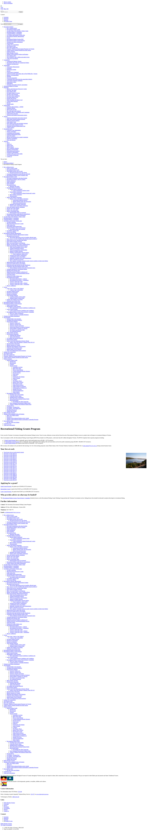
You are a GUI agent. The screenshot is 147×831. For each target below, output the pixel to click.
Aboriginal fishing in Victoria (11, 86)
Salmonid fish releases (15, 335)
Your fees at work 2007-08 (10, 477)
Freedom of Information (12, 152)
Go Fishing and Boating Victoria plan (16, 35)
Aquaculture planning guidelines (14, 80)
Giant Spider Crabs (11, 122)
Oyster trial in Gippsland (13, 72)
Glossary (12, 364)
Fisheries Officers (11, 108)
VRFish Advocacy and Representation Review (18, 273)
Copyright (6, 804)
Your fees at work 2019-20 (10, 460)
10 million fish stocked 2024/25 (14, 320)
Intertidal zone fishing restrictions (18, 204)
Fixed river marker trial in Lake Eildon (16, 263)
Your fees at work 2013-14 (10, 469)
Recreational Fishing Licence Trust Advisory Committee (20, 312)
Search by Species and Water (17, 325)
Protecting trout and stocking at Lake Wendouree (18, 265)
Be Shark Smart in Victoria (13, 93)
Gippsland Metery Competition (14, 33)
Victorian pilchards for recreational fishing (17, 269)
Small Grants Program (12, 305)
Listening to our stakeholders (14, 130)
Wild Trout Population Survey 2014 (18, 247)
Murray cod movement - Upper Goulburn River (18, 244)
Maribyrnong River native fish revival (16, 262)
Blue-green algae (17, 368)
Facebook (6, 17)
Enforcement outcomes (12, 113)
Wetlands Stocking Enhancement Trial (16, 126)
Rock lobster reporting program (14, 241)
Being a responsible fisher (13, 211)
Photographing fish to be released (18, 212)
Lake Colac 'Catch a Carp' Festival (15, 288)
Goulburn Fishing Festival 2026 (17, 296)
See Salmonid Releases (15, 331)
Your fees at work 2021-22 (10, 457)
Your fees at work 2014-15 (10, 467)
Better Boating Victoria (12, 53)
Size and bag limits (11, 185)
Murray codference (11, 285)
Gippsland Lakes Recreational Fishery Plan (17, 266)
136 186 (20, 791)
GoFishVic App (7, 423)
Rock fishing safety (11, 55)
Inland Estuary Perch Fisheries (14, 349)
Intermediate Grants (5, 489)
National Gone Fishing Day (13, 301)
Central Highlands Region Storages (21, 371)
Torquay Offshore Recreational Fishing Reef (20, 404)
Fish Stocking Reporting (13, 334)
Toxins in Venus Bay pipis (16, 281)
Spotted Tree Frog (17, 389)
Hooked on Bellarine (12, 294)
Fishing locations (11, 51)
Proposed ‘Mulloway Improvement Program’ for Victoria (20, 49)
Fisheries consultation (12, 138)
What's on (9, 144)
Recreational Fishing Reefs (13, 393)
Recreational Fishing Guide (13, 29)
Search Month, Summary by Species (18, 328)
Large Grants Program (12, 309)
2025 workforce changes (13, 148)
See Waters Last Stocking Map (17, 330)
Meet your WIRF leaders (13, 415)
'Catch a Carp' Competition (16, 290)
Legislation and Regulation (13, 133)
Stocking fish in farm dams (13, 343)
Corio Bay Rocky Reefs (15, 396)
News (8, 142)
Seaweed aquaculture (12, 77)
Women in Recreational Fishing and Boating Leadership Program (22, 419)
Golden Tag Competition (13, 44)
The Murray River (17, 381)
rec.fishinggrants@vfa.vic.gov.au (12, 512)
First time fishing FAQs (12, 97)
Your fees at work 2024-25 (10, 453)
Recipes (9, 102)
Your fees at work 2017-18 (10, 463)
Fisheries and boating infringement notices (17, 115)
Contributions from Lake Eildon (17, 256)
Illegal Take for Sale (11, 109)
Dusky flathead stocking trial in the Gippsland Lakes (22, 267)
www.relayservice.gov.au (42, 794)
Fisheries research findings (13, 120)
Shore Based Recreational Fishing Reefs (19, 399)
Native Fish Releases (15, 336)
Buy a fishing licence (12, 28)
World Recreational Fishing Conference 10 (17, 272)
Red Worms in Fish (17, 383)
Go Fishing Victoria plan (13, 230)
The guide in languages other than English (17, 178)
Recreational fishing (8, 26)
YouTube (6, 20)
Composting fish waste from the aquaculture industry (19, 79)
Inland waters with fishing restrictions (19, 205)
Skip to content (7, 2)
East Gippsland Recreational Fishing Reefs (20, 403)
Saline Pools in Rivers (18, 385)
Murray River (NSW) (18, 382)
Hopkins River (10, 405)
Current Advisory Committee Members (19, 314)
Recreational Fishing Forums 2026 (15, 39)
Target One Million (11, 232)
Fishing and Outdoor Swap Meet (15, 299)
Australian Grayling (17, 367)
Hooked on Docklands (12, 292)
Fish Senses (16, 374)
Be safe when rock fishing (13, 422)
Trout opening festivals (12, 295)
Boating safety (10, 104)
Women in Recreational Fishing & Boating (14, 414)
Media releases (10, 146)
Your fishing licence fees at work (15, 171)
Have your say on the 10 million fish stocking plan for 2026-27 (22, 238)
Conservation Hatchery (12, 101)
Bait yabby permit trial (12, 47)
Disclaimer (6, 807)
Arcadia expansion (11, 222)
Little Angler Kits (11, 225)
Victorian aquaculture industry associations (17, 84)
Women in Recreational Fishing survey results (18, 418)
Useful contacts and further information (16, 215)
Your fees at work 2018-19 (10, 462)
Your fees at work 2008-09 (10, 475)
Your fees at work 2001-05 (10, 480)
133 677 (33, 794)
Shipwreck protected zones (19, 203)
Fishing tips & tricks (11, 411)
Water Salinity (16, 392)
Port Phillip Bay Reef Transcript (20, 401)
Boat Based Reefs (14, 400)
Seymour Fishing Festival (13, 291)
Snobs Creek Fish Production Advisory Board (18, 341)
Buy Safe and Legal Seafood (14, 111)
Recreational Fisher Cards (13, 169)
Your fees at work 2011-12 (10, 471)
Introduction (13, 361)
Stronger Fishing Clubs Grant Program (16, 227)
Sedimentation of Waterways (20, 387)
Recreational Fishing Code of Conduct (16, 179)
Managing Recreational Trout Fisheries (16, 346)
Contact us (9, 156)
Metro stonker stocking (12, 332)
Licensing (9, 68)
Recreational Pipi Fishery (13, 277)
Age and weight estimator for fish (15, 124)
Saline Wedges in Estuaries (19, 386)
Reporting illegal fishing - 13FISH (15, 106)
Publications (10, 83)
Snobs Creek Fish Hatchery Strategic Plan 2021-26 (22, 342)
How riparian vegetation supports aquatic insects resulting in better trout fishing (29, 261)
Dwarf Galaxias (17, 372)
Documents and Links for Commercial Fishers (18, 62)
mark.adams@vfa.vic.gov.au (90, 445)
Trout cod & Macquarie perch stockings (16, 350)
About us (6, 141)
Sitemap (6, 809)
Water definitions (11, 182)
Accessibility (7, 808)
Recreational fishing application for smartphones (18, 214)
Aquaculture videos (11, 82)
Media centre (10, 145)
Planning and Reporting (12, 149)
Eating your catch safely (12, 209)
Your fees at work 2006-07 (10, 478)
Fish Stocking (10, 43)
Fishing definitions (11, 181)
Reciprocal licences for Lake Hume (18, 172)
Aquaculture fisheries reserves (20, 200)
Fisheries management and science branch (17, 118)
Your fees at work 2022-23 (10, 456)
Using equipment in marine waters (21, 190)
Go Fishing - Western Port (13, 407)
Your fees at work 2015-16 (10, 466)
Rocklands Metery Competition (14, 32)
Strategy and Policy (11, 131)
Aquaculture (7, 65)
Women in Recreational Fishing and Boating (17, 54)
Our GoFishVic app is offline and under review (18, 57)
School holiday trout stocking (14, 318)
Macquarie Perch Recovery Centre (15, 223)
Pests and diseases (11, 140)
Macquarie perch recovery (13, 236)
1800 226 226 (15, 797)
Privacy (5, 805)
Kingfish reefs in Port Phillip (17, 394)
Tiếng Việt (5, 9)
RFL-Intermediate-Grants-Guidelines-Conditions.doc (22, 307)
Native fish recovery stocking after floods (17, 240)
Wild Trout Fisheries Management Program (17, 245)
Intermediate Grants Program (14, 306)
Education (6, 87)
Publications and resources (13, 151)
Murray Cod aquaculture (13, 75)
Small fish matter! (11, 135)
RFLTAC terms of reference (16, 313)
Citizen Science (10, 127)
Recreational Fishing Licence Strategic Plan (17, 175)
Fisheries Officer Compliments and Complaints (18, 112)
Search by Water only (15, 323)
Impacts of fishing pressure (16, 251)
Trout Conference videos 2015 (20, 254)
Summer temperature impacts (17, 248)
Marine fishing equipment (16, 189)
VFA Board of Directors (12, 155)
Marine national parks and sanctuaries (22, 201)
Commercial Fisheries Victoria (14, 61)
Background (13, 363)
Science (5, 116)
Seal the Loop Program (12, 94)
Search (2, 11)
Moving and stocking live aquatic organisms (17, 137)
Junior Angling (16, 378)
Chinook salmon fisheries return (14, 347)
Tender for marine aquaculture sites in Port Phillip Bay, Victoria (22, 73)
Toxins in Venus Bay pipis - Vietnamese (19, 284)
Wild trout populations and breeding (18, 250)
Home (5, 161)
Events (8, 37)
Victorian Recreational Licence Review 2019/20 (18, 174)
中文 (2, 9)
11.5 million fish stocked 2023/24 (15, 338)
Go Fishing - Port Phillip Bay (14, 408)
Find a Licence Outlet (12, 168)
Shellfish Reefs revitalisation (17, 397)
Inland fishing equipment (16, 192)
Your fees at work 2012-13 (10, 470)
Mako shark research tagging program (16, 119)
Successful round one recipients (17, 229)
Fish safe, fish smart (11, 90)
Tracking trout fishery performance (18, 255)
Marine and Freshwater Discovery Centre (17, 89)
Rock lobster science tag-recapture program (17, 123)
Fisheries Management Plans (14, 134)
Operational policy (8, 129)
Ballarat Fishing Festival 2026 (17, 298)
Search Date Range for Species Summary (20, 327)
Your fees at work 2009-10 (10, 474)
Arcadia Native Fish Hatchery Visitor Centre (17, 31)
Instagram (6, 18)
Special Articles (13, 365)
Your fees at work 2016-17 (10, 464)
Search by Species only (15, 324)
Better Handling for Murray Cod (14, 100)
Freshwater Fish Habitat (18, 376)
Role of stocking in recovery (17, 259)
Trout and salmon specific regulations (16, 207)
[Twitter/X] (8, 21)
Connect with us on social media (14, 153)
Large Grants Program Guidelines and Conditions (22, 310)
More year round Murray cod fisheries (16, 243)
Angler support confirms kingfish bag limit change (19, 50)
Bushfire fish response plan (13, 270)
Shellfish (9, 76)
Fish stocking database (12, 321)
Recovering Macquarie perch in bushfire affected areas (23, 237)
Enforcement (7, 105)
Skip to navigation (8, 3)
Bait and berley (13, 196)
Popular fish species (11, 98)
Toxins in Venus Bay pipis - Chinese (18, 283)
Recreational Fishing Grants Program (16, 40)
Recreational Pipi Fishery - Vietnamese (19, 280)
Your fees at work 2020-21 (10, 459)
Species (8, 71)
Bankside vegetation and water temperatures (20, 258)
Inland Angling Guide (12, 360)
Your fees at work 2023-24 (10, 455)
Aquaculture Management (13, 66)
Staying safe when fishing (13, 208)
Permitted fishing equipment (13, 187)
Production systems (11, 69)
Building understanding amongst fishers (19, 252)
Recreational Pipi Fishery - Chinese (18, 278)
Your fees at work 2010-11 (10, 473)
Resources (9, 416)
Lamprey (15, 379)
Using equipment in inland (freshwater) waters (24, 193)
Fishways (15, 375)
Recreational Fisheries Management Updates (17, 234)
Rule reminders (10, 183)
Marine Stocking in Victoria (13, 345)
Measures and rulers (14, 186)
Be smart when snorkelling (13, 95)
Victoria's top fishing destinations (15, 42)
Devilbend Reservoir (12, 410)
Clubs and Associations (12, 58)
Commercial (7, 60)
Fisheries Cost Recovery (13, 64)
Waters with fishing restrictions (14, 197)
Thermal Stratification (18, 390)
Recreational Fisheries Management (15, 36)
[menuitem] (75, 171)
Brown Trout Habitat (18, 370)
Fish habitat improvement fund (14, 226)
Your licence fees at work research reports (14, 452)
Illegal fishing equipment (16, 194)
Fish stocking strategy (12, 339)
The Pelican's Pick (11, 46)
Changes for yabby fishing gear (14, 276)
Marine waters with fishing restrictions (19, 198)
